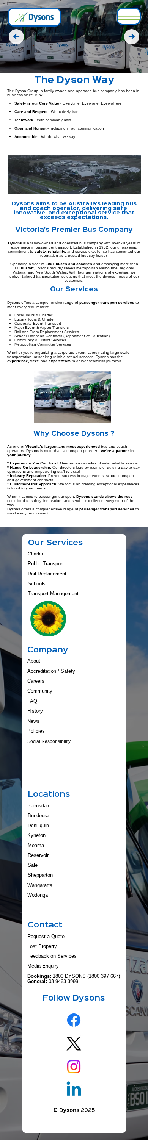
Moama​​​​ (36, 845)
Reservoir (38, 855)
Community (39, 691)
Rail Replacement (47, 574)
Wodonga (37, 895)
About (33, 661)
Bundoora (38, 815)
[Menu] (129, 16)
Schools (37, 583)
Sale (33, 865)
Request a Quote (46, 936)
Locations (49, 794)
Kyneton (36, 835)
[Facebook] (74, 1020)
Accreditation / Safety (51, 671)
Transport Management (53, 593)
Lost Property (42, 946)
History (35, 711)
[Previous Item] (16, 36)
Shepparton (40, 875)
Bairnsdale (38, 805)
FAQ (32, 701)
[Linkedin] (74, 1090)
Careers (35, 681)
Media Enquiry (43, 966)
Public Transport (46, 563)
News (33, 721)
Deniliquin (38, 825)
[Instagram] (74, 1067)
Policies (36, 731)
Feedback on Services (52, 956)
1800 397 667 (103, 976)
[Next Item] (131, 36)
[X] (74, 1043)
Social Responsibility (49, 741)
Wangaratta (39, 885)
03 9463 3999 (63, 981)
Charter (35, 554)
